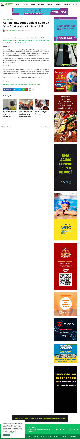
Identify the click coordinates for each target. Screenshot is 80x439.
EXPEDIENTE (49, 436)
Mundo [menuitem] (33, 4)
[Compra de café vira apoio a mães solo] (42, 104)
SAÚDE (28, 1)
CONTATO (36, 436)
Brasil (11, 19)
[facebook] (57, 429)
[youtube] (71, 1)
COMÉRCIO (8, 1)
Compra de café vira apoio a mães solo (41, 112)
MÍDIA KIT (64, 436)
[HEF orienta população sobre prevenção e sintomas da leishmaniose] (10, 104)
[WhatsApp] (23, 89)
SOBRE (30, 436)
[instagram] (69, 1)
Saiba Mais (13, 432)
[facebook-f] (65, 1)
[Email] (30, 89)
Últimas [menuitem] (17, 4)
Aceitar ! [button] (6, 435)
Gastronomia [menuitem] (68, 4)
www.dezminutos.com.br (34, 84)
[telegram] (76, 1)
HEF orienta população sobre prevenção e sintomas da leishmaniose (9, 114)
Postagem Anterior (6, 126)
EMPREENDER (35, 1)
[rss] (78, 1)
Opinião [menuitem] (58, 4)
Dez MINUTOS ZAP (74, 436)
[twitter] (67, 1)
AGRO (2, 1)
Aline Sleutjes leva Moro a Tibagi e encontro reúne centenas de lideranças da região (26, 114)
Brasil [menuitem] (26, 4)
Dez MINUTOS (13, 84)
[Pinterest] (26, 89)
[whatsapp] (74, 1)
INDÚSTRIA (14, 1)
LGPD (42, 436)
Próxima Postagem (45, 126)
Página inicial (6, 19)
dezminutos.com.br (22, 84)
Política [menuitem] (49, 4)
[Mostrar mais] (33, 89)
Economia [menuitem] (41, 4)
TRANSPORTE (22, 1)
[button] (73, 4)
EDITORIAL (57, 436)
